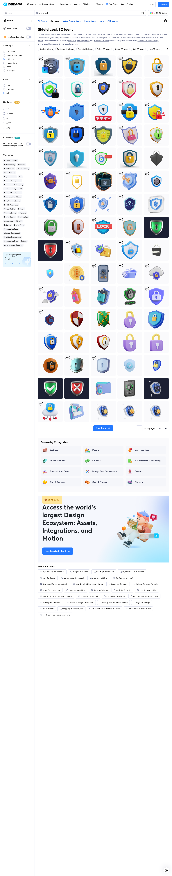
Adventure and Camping (13, 245)
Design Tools (19, 225)
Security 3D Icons (85, 49)
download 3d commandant (55, 584)
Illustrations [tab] (90, 21)
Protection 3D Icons (65, 49)
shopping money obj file (72, 608)
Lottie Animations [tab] (71, 21)
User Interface (142, 450)
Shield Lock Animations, (147, 40)
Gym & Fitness (99, 482)
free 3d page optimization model (57, 596)
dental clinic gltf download (82, 602)
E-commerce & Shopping (13, 185)
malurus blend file (77, 590)
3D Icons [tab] (55, 21)
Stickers (139, 482)
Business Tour (23, 217)
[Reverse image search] (143, 13)
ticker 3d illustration (51, 590)
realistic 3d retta (123, 590)
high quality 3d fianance (53, 572)
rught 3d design (143, 602)
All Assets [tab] (42, 21)
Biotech (23, 241)
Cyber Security (9, 165)
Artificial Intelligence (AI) (13, 189)
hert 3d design (49, 578)
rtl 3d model (48, 608)
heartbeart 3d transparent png (89, 584)
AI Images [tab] (113, 21)
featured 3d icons (101, 40)
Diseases (22, 213)
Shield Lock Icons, (66, 44)
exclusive (72, 40)
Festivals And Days (59, 471)
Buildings (7, 225)
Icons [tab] (101, 21)
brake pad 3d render (52, 602)
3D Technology (9, 173)
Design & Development (12, 193)
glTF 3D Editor (160, 13)
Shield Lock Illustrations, (48, 44)
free (57, 34)
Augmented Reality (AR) (13, 221)
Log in (150, 4)
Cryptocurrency (10, 177)
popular (80, 40)
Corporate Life (9, 209)
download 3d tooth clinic (140, 608)
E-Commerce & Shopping (148, 461)
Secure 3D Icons (121, 49)
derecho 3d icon (101, 590)
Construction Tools (11, 229)
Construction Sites (11, 241)
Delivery (21, 209)
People (95, 450)
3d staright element (124, 578)
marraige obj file (99, 578)
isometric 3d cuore (119, 584)
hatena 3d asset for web (147, 584)
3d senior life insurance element (106, 608)
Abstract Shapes (58, 461)
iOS (20, 177)
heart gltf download (105, 572)
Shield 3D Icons (46, 49)
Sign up (163, 4)
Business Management (12, 181)
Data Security (9, 169)
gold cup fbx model (89, 596)
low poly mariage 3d (115, 596)
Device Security (23, 169)
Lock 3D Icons (154, 49)
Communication (10, 213)
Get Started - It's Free (57, 551)
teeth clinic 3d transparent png (56, 615)
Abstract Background (12, 233)
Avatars (139, 471)
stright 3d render (80, 572)
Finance (96, 461)
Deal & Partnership (11, 205)
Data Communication (12, 201)
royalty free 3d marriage (133, 572)
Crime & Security (10, 161)
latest (86, 40)
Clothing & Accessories (12, 237)
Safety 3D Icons (103, 49)
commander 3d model (74, 578)
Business (21, 165)
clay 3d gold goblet (148, 590)
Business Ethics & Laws (12, 197)
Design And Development (105, 471)
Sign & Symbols (57, 482)
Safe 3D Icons (138, 49)
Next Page (101, 428)
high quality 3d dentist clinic (145, 596)
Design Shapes (9, 217)
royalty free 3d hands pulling (115, 602)
